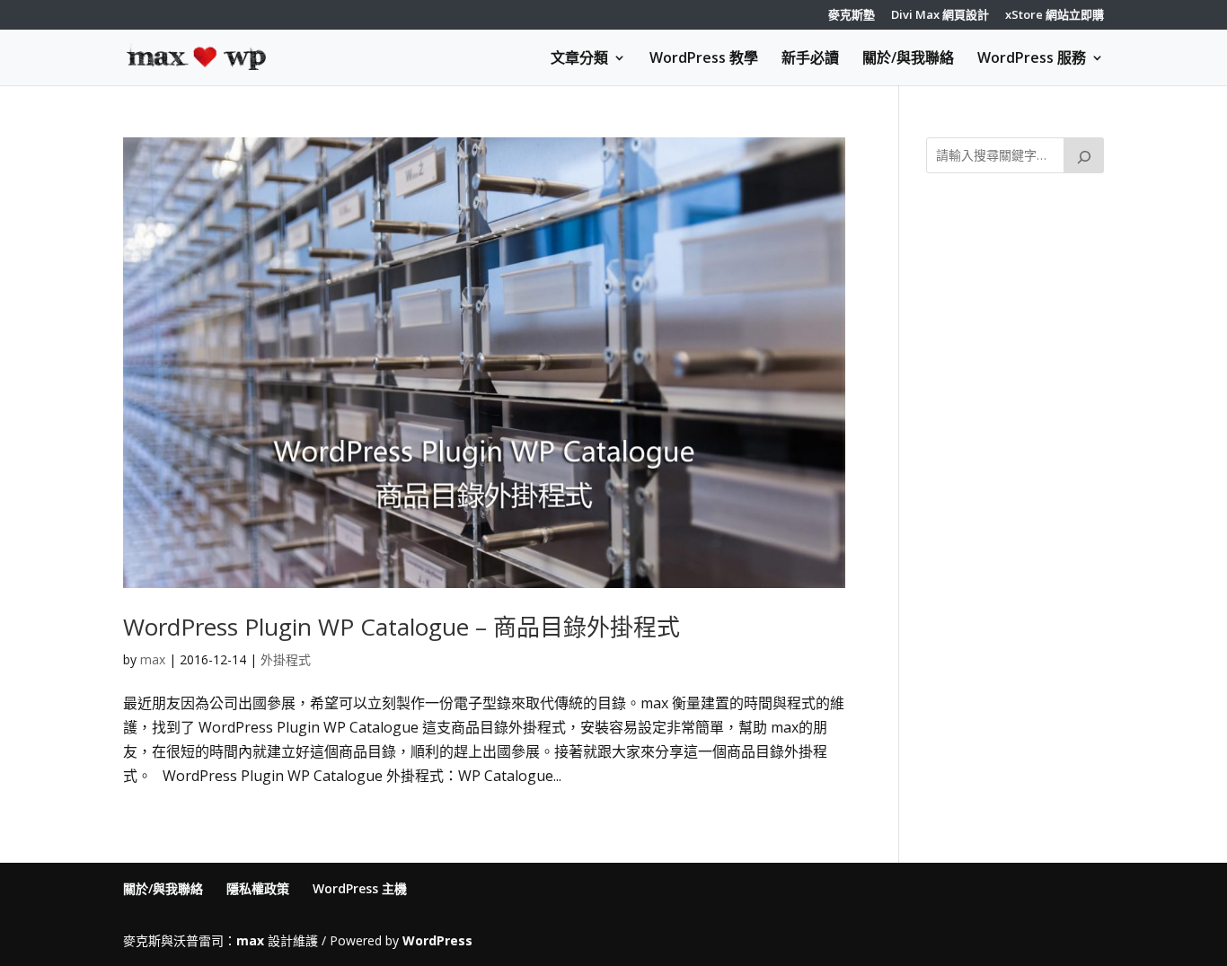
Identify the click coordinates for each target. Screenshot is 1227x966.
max (152, 659)
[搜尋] (1084, 155)
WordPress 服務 (1031, 59)
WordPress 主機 (360, 888)
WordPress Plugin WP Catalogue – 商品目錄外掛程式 (401, 626)
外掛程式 (285, 659)
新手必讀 (810, 59)
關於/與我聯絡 (908, 59)
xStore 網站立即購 (1054, 15)
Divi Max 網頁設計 (940, 15)
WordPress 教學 (703, 59)
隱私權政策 (257, 888)
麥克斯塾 (851, 15)
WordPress (437, 940)
